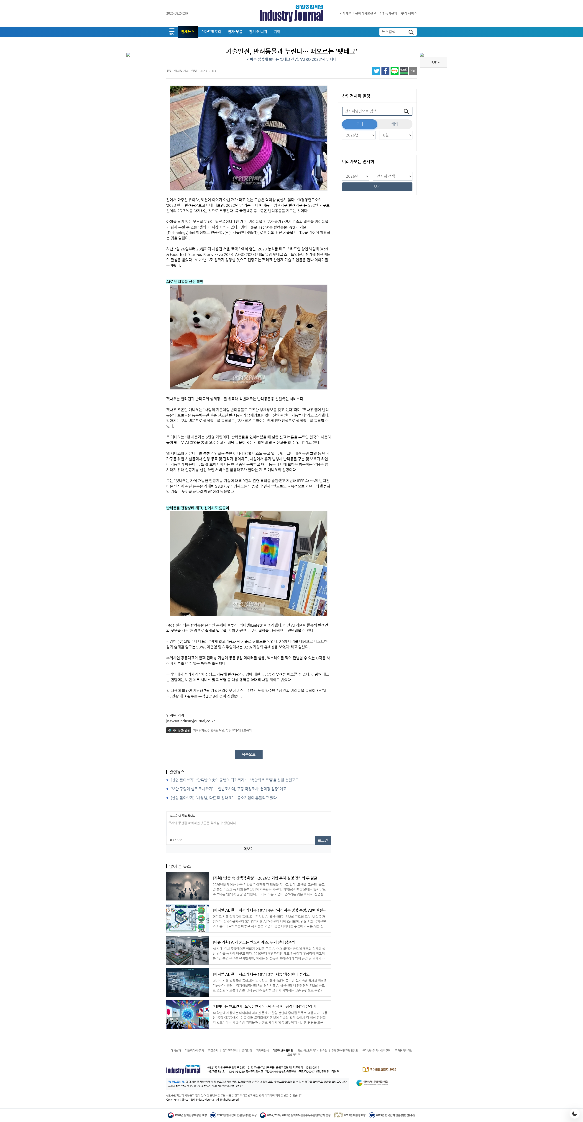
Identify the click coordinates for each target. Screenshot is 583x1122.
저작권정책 (262, 1050)
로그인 (323, 840)
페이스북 (385, 71)
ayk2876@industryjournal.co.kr (223, 1085)
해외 (394, 124)
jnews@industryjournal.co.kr (190, 721)
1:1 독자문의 (388, 13)
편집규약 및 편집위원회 (345, 1050)
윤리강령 (247, 1050)
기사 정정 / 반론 (181, 730)
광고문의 (213, 1050)
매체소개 (176, 1050)
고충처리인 (293, 1054)
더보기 (248, 849)
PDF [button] (412, 71)
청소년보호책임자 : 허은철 (312, 1050)
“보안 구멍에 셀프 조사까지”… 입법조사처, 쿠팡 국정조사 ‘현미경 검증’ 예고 (228, 789)
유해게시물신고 (365, 13)
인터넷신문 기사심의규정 (376, 1050)
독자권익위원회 (403, 1050)
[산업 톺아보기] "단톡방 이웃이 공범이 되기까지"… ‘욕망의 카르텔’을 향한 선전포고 (235, 780)
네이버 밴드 (404, 71)
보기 (377, 186)
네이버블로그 (395, 71)
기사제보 (345, 13)
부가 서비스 (409, 13)
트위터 (376, 71)
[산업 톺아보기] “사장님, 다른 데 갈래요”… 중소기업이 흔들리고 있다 (224, 798)
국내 (359, 124)
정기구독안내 (230, 1050)
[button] (172, 32)
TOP (433, 62)
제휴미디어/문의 (194, 1050)
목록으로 (249, 754)
